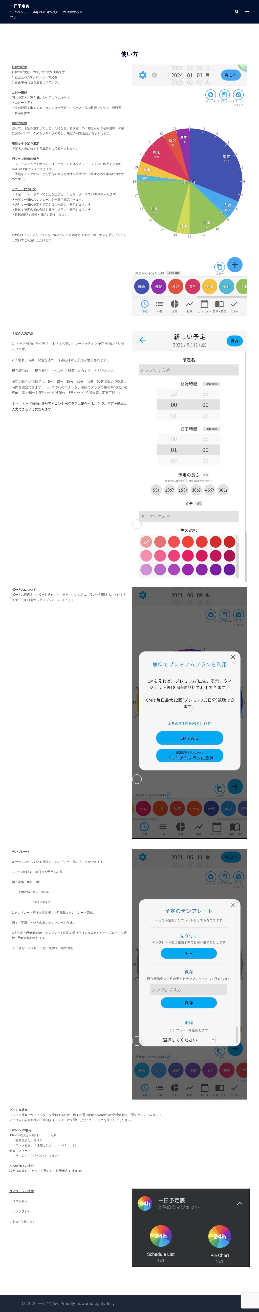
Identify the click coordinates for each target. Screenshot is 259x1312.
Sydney (108, 1303)
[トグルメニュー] (247, 11)
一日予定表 (19, 6)
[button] (236, 12)
